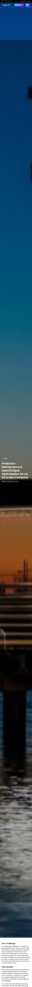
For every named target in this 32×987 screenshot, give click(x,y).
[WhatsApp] (10, 1)
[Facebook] (4, 1)
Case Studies (23, 1)
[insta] (6, 1)
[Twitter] (8, 1)
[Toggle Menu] (27, 5)
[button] (19, 5)
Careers (28, 1)
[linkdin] (2, 1)
